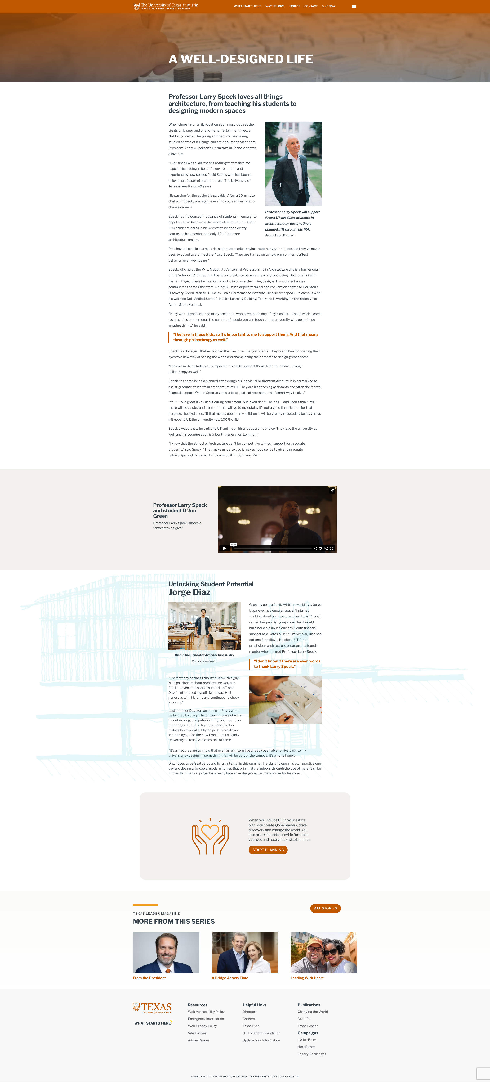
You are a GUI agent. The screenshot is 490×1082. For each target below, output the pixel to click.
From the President (149, 978)
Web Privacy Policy (202, 1026)
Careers (249, 1019)
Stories (294, 6)
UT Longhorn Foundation (261, 1033)
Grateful (304, 1019)
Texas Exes (251, 1026)
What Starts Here (247, 6)
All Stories (325, 908)
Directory (250, 1012)
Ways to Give (274, 6)
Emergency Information (206, 1019)
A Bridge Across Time (230, 978)
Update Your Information (261, 1040)
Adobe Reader (198, 1040)
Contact (311, 6)
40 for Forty (307, 1040)
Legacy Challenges (312, 1054)
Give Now (329, 6)
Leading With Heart (307, 978)
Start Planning (268, 850)
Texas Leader (308, 1026)
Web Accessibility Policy (206, 1012)
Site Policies (197, 1033)
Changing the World (313, 1012)
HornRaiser (306, 1047)
